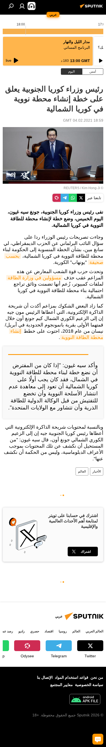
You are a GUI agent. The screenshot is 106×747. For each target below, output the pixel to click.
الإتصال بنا (45, 677)
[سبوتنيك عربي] (92, 8)
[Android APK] (84, 700)
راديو (21, 631)
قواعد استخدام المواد (71, 677)
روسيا (63, 631)
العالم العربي (94, 631)
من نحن (97, 677)
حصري (34, 631)
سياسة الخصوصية (89, 685)
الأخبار (96, 471)
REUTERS (71, 188)
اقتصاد (49, 631)
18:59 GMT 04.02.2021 (83, 120)
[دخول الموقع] (22, 6)
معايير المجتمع (61, 685)
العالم (82, 471)
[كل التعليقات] (97, 739)
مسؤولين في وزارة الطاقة (34, 277)
